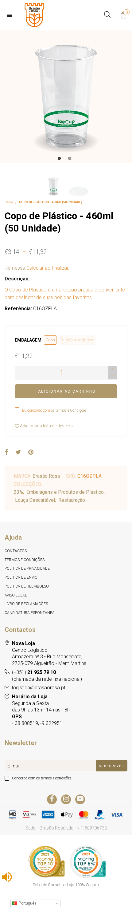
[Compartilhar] (6, 452)
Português (27, 903)
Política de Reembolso (27, 586)
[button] (112, 376)
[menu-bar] (11, 15)
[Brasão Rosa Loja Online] (34, 15)
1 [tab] (59, 158)
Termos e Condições (25, 560)
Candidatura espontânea (30, 613)
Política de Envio (21, 577)
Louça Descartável (35, 500)
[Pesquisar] (107, 15)
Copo (50, 340)
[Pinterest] (30, 452)
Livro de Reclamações (26, 604)
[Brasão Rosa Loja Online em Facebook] (52, 799)
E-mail (14, 766)
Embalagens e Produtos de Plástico (65, 492)
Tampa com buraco (77, 340)
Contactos (16, 551)
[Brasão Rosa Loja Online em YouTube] (80, 799)
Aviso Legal (16, 595)
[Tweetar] (18, 452)
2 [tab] (69, 158)
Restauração (71, 500)
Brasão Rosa (46, 476)
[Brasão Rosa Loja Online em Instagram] (66, 799)
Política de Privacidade (27, 568)
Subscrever (111, 766)
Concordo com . (42, 778)
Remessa (15, 268)
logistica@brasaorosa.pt (38, 688)
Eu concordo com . (54, 410)
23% (18, 492)
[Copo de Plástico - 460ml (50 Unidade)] (66, 97)
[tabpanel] (66, 97)
